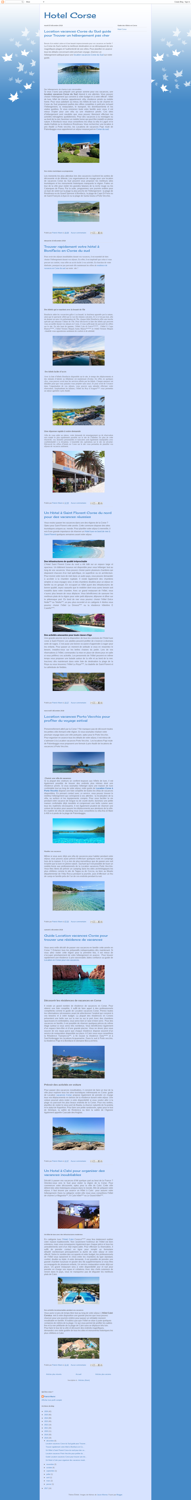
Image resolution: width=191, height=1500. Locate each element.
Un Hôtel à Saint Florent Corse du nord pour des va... (66, 1450)
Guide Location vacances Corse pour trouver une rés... (66, 1457)
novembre (50, 1464)
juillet (48, 1474)
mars (48, 1481)
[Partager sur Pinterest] (101, 233)
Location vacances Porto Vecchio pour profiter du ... (65, 1454)
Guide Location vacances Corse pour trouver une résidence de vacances (76, 938)
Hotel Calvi (68, 1239)
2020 (46, 1431)
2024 (46, 1418)
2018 (46, 1438)
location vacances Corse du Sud (89, 55)
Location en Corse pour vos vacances (61, 960)
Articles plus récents (54, 1374)
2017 (46, 1488)
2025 (46, 1415)
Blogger (119, 1495)
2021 (46, 1428)
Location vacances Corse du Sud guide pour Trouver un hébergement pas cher (77, 33)
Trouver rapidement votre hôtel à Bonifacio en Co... (65, 1447)
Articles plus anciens (103, 1374)
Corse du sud (102, 129)
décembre (50, 1441)
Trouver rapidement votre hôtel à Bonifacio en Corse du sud (71, 249)
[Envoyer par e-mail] (91, 233)
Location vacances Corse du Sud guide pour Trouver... (66, 1444)
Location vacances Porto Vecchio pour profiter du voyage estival (77, 718)
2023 (46, 1421)
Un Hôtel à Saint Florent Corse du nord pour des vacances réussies (77, 515)
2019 (46, 1435)
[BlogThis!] (94, 233)
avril (48, 1477)
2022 (46, 1425)
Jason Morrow (102, 1495)
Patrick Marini (49, 1397)
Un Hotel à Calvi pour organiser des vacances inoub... (66, 1460)
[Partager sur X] (96, 233)
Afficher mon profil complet (52, 1400)
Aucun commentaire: (79, 233)
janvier (49, 1484)
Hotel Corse (70, 15)
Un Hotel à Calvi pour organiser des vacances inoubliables (74, 1173)
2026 (46, 1411)
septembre (50, 1471)
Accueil (78, 1374)
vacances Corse (64, 1095)
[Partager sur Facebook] (99, 233)
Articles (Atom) (84, 1380)
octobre (49, 1468)
